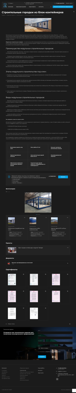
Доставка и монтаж (6, 376)
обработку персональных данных (53, 351)
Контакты (40, 370)
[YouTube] (57, 379)
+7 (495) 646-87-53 (60, 3)
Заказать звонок (69, 3)
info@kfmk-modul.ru (62, 371)
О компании (4, 370)
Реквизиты (4, 373)
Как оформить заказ (6, 378)
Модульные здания (24, 368)
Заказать (63, 176)
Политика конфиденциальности (67, 389)
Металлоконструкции (24, 380)
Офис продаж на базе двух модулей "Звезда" (30, 247)
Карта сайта (40, 372)
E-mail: (39, 335)
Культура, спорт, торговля (25, 373)
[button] (37, 214)
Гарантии (4, 375)
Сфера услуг (22, 378)
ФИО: (39, 330)
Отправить (42, 356)
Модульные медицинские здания (27, 372)
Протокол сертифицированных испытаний (22, 262)
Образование (22, 376)
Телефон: (40, 340)
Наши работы (41, 368)
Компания (4, 368)
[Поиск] (50, 6)
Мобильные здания (24, 375)
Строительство (23, 370)
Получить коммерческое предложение (63, 6)
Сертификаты (4, 372)
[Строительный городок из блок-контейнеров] (38, 202)
